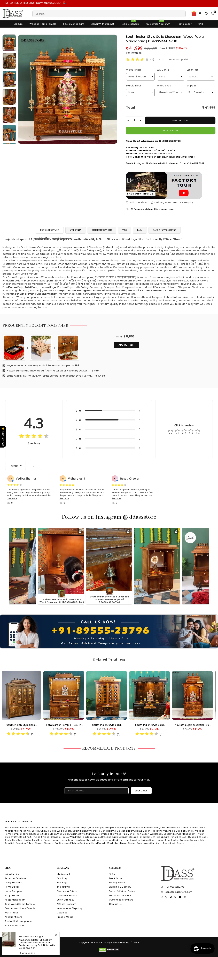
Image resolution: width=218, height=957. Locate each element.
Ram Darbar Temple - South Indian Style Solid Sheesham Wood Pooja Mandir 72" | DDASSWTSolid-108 (160, 725)
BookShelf (25, 837)
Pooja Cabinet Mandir (180, 830)
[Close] (56, 935)
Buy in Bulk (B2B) (66, 899)
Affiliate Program (66, 904)
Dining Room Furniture (99, 840)
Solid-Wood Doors (60, 830)
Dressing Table (110, 837)
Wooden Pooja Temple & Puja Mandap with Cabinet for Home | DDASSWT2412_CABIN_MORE (112, 599)
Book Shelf (169, 843)
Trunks (27, 830)
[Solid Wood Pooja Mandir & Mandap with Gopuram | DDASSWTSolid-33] (74, 695)
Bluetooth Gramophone (51, 827)
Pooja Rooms (51, 840)
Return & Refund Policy (122, 891)
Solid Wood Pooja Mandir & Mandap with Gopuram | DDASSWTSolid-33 (75, 725)
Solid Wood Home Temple (20, 904)
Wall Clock (63, 834)
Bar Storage (62, 843)
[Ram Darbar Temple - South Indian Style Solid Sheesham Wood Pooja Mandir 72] (160, 695)
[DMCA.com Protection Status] (109, 951)
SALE (201, 24)
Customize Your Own (158, 23)
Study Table (156, 840)
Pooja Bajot (121, 827)
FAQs (139, 230)
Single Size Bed (13, 840)
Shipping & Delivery (120, 886)
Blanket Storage (129, 837)
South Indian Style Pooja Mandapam (93, 830)
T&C (124, 230)
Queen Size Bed (197, 837)
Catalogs (62, 912)
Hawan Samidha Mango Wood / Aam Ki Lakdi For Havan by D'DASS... (47, 370)
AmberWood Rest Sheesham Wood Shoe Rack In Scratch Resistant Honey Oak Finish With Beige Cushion (37, 944)
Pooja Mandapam (73, 24)
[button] (109, 410)
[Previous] (23, 89)
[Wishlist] (206, 14)
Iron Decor (142, 834)
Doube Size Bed (33, 840)
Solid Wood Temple (77, 827)
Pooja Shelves (159, 830)
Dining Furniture (13, 882)
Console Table (59, 837)
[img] (137, 59)
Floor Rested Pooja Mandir (144, 827)
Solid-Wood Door (15, 925)
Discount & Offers (67, 891)
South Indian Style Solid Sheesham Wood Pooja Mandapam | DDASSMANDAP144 (32, 725)
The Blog (62, 882)
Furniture (18, 24)
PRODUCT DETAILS (49, 230)
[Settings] (200, 14)
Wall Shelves (12, 827)
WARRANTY (75, 230)
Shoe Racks (171, 840)
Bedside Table (91, 837)
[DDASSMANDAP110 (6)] (9, 97)
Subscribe (141, 790)
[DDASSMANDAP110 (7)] (9, 115)
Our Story (62, 878)
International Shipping (69, 908)
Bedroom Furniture (124, 840)
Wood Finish (133, 69)
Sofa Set (9, 843)
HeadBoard (98, 843)
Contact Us (115, 904)
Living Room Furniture (73, 840)
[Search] (109, 14)
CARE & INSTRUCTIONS (164, 230)
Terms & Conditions (120, 895)
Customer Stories (67, 895)
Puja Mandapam (124, 830)
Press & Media (65, 917)
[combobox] (188, 77)
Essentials (193, 69)
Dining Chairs (127, 843)
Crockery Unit (147, 837)
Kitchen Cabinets (80, 843)
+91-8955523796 (174, 886)
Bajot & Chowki (40, 830)
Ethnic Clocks (197, 827)
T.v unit (200, 834)
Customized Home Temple (20, 908)
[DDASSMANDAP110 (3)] (9, 133)
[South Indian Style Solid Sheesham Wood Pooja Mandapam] (9, 43)
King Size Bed (178, 837)
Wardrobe (75, 837)
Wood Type (164, 85)
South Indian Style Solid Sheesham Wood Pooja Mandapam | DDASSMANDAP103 (118, 725)
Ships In (191, 85)
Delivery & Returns (165, 202)
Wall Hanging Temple (101, 827)
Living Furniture (13, 874)
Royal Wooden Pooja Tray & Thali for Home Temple (38, 365)
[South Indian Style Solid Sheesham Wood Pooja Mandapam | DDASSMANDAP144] (32, 695)
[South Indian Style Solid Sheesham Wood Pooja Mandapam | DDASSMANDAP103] (117, 695)
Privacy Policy (117, 882)
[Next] (113, 89)
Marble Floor (133, 85)
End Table (142, 840)
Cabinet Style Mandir (82, 834)
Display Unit (11, 837)
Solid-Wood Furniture (149, 843)
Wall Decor (156, 834)
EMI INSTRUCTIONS (102, 230)
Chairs (180, 843)
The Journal (63, 886)
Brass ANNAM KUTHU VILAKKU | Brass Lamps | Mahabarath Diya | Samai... (49, 375)
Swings (45, 837)
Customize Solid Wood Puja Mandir (115, 834)
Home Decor (184, 24)
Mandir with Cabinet (102, 24)
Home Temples (13, 891)
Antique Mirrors (13, 830)
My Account (63, 874)
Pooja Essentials (130, 23)
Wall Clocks (11, 912)
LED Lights (163, 69)
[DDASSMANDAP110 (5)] (9, 79)
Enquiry (188, 202)
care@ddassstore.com (178, 892)
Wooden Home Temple (42, 24)
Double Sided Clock (44, 834)
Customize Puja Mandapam (179, 834)
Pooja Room (12, 895)
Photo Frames (28, 827)
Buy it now (170, 130)
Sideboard (163, 837)
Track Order (116, 878)
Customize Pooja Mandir (174, 827)
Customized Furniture (121, 899)
